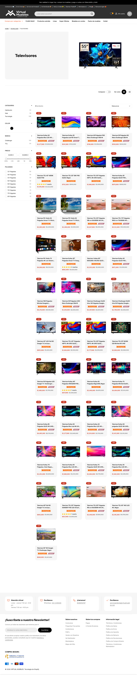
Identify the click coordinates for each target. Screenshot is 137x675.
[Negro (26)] (12, 128)
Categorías (9, 105)
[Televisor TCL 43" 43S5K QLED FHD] (46, 162)
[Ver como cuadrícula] (124, 91)
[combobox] (65, 13)
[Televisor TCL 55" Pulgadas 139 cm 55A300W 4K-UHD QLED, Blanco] (96, 205)
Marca (7, 136)
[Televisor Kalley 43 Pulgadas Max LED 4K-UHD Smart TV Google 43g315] (96, 411)
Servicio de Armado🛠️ (33, 6)
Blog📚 (91, 6)
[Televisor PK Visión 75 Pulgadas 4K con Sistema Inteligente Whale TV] (46, 245)
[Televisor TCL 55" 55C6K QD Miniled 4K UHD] (121, 328)
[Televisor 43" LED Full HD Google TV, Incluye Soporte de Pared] (46, 328)
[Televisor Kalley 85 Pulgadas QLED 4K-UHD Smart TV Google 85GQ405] (46, 411)
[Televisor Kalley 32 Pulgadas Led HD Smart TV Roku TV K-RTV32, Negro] (71, 122)
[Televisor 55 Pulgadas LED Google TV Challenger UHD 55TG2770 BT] (46, 368)
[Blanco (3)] (7, 128)
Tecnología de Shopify (31, 669)
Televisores (24, 28)
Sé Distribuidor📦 (46, 6)
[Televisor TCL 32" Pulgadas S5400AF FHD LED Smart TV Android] (71, 492)
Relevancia (115, 106)
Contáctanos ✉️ (9, 6)
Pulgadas (9, 167)
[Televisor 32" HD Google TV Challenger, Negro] (46, 535)
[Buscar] (92, 14)
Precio (7, 150)
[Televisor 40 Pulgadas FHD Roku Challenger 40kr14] (96, 122)
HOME (7, 28)
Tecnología (14, 28)
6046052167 (81, 603)
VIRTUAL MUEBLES (17, 669)
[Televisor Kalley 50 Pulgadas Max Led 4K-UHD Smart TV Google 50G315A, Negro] (71, 411)
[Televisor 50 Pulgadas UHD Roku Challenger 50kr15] (71, 288)
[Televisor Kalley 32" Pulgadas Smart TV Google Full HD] (71, 245)
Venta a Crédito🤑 (58, 6)
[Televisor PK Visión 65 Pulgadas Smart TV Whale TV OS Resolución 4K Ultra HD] (71, 205)
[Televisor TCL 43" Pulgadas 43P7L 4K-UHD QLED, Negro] (71, 328)
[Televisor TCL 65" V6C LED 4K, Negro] (121, 492)
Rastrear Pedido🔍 (71, 6)
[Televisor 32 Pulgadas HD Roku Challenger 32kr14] (121, 122)
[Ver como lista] (129, 91)
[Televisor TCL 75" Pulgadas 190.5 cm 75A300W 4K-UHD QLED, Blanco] (121, 205)
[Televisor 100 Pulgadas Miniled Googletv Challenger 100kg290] (46, 288)
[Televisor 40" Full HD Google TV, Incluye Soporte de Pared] (46, 492)
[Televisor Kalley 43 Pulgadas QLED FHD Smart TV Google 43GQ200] (121, 245)
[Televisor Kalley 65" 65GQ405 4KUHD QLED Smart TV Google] (96, 245)
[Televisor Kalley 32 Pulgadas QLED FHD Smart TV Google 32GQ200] (121, 162)
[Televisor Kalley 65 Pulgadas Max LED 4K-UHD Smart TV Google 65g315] (71, 451)
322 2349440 (56, 603)
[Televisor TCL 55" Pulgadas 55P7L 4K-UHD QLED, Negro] (96, 162)
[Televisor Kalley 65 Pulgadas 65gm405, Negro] (96, 368)
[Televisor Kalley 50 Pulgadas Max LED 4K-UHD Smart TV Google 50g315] (46, 122)
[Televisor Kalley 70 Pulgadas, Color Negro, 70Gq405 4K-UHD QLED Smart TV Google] (46, 451)
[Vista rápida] (54, 115)
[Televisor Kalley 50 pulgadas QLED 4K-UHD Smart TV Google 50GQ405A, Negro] (121, 411)
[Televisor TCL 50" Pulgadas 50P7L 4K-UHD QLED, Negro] (96, 328)
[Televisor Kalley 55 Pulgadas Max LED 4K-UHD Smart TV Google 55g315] (121, 451)
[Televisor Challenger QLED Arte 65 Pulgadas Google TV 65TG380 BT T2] (96, 288)
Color (7, 123)
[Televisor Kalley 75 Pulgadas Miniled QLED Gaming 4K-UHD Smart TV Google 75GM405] (121, 368)
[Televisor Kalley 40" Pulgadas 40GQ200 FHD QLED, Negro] (71, 368)
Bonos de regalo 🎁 (100, 6)
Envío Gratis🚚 (20, 6)
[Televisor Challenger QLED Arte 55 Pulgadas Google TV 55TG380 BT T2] (121, 288)
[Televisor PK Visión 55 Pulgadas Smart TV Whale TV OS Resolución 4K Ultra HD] (46, 205)
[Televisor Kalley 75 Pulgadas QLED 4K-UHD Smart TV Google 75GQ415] (96, 451)
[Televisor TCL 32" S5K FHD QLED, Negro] (71, 162)
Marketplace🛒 (83, 6)
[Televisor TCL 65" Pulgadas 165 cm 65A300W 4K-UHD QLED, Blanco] (96, 492)
